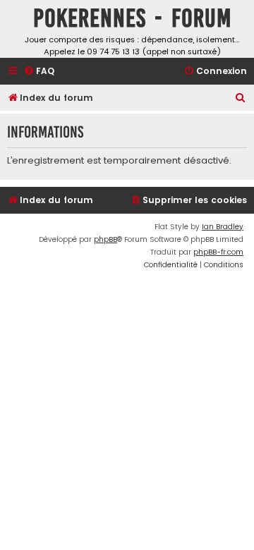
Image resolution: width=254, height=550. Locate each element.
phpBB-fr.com (218, 252)
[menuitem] (38, 71)
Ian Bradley (222, 226)
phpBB (105, 239)
